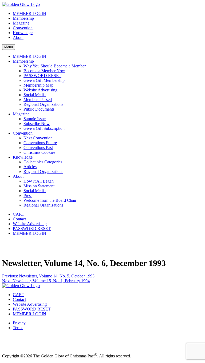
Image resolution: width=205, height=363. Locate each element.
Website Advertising (40, 90)
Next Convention (38, 138)
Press (27, 195)
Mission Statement (38, 186)
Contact (19, 219)
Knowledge (23, 32)
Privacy (19, 323)
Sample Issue (34, 118)
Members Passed (37, 99)
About (18, 37)
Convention (23, 28)
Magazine (21, 23)
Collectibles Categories (42, 162)
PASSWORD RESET (42, 75)
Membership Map (38, 85)
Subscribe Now (36, 123)
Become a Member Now (44, 70)
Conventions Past (38, 147)
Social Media (34, 94)
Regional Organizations (43, 104)
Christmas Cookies (39, 152)
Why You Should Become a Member (54, 66)
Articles (30, 166)
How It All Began (38, 181)
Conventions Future (40, 142)
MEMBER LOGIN (29, 13)
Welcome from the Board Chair (49, 200)
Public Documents (38, 109)
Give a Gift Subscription (44, 128)
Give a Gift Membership (44, 80)
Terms (18, 327)
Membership (23, 18)
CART (18, 214)
